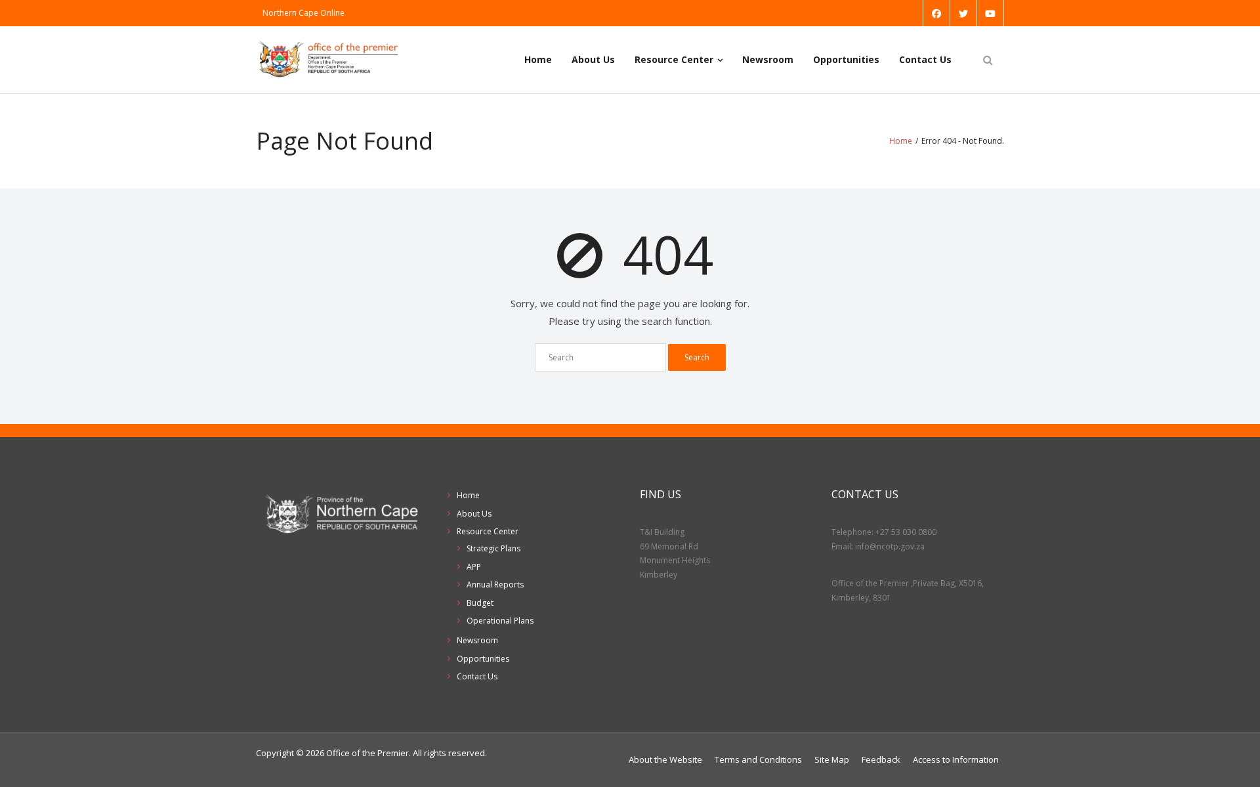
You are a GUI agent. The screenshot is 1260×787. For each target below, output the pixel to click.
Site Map (831, 759)
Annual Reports (495, 584)
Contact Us (925, 59)
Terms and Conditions (758, 759)
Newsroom (767, 59)
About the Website (665, 759)
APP (474, 566)
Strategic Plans (493, 548)
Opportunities (846, 59)
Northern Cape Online (303, 12)
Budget (480, 602)
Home (538, 59)
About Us (593, 59)
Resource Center (674, 59)
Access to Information (956, 759)
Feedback (881, 759)
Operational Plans (500, 620)
